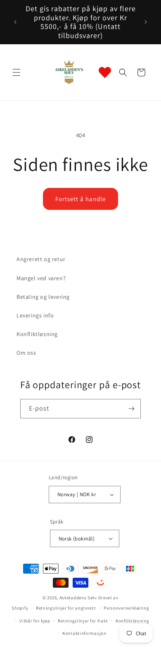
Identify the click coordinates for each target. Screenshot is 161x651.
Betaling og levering (43, 296)
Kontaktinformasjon (84, 633)
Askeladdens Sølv (78, 598)
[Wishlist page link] (105, 72)
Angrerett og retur (41, 259)
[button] (16, 72)
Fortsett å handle (80, 199)
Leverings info (35, 315)
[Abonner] (131, 408)
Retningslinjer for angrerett (66, 608)
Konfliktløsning (37, 334)
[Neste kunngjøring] (146, 22)
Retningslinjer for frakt (83, 621)
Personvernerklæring (126, 608)
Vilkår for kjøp (34, 621)
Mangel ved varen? (41, 278)
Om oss (26, 352)
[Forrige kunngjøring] (15, 22)
